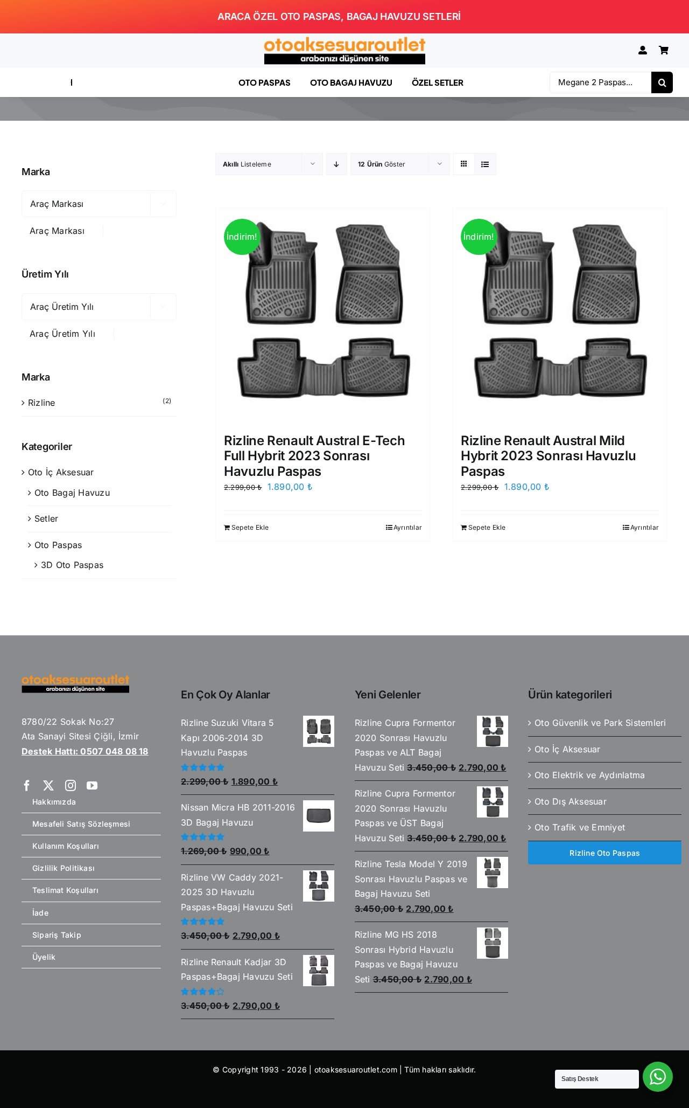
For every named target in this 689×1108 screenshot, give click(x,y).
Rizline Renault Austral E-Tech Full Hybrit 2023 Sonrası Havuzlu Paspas (314, 456)
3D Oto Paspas (72, 564)
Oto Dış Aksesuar (571, 801)
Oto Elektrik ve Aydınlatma (590, 775)
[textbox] (62, 230)
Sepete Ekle (250, 527)
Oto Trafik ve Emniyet (580, 827)
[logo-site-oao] (344, 41)
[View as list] (485, 164)
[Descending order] (336, 164)
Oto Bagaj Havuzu (72, 492)
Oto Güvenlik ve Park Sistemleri (600, 722)
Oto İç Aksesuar (61, 472)
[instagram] (70, 785)
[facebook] (27, 785)
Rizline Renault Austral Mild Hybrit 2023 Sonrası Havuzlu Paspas (548, 456)
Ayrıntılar (407, 527)
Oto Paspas (58, 544)
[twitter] (48, 785)
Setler (46, 518)
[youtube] (92, 785)
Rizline (41, 402)
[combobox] (62, 230)
